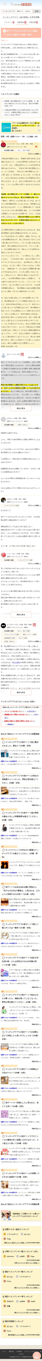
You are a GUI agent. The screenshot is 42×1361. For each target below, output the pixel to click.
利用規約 (19, 1351)
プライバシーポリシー (31, 1351)
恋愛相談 (21, 22)
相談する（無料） (37, 1357)
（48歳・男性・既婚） (17, 418)
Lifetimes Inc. (19, 1356)
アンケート (9, 22)
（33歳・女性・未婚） (17, 499)
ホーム (4, 1351)
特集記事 (33, 22)
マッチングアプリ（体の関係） (16, 17)
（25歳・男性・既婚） (20, 624)
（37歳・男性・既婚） (20, 144)
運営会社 (11, 1351)
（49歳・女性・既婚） (18, 554)
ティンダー (16, 662)
